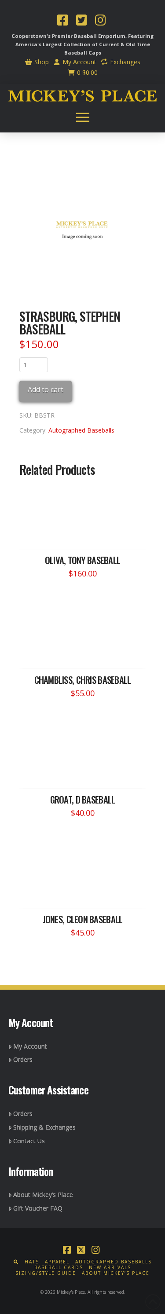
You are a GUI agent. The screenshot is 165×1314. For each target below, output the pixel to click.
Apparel (57, 1262)
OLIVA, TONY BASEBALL (83, 560)
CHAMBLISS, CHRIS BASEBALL (82, 679)
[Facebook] (62, 21)
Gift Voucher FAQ (37, 1208)
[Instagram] (100, 21)
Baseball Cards (58, 1267)
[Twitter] (81, 21)
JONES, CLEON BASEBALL (83, 919)
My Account (78, 62)
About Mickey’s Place (43, 1194)
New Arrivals (110, 1267)
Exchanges (124, 62)
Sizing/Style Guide (45, 1273)
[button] (82, 117)
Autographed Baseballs (81, 430)
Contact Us (29, 1141)
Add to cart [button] (86, 533)
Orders (23, 1059)
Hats (32, 1262)
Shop (41, 62)
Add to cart (45, 389)
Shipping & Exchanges (44, 1127)
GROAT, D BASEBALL (82, 799)
